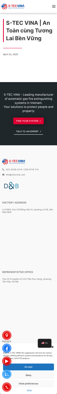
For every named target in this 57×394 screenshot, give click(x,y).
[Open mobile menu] (53, 6)
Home (29, 390)
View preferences (28, 383)
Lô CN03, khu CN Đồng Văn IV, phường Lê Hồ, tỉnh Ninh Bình (27, 210)
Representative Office (17, 272)
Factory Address (14, 202)
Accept (28, 366)
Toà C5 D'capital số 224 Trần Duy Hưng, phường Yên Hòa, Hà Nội (26, 280)
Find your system (27, 121)
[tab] (19, 221)
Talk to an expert (27, 131)
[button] (52, 346)
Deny (28, 375)
